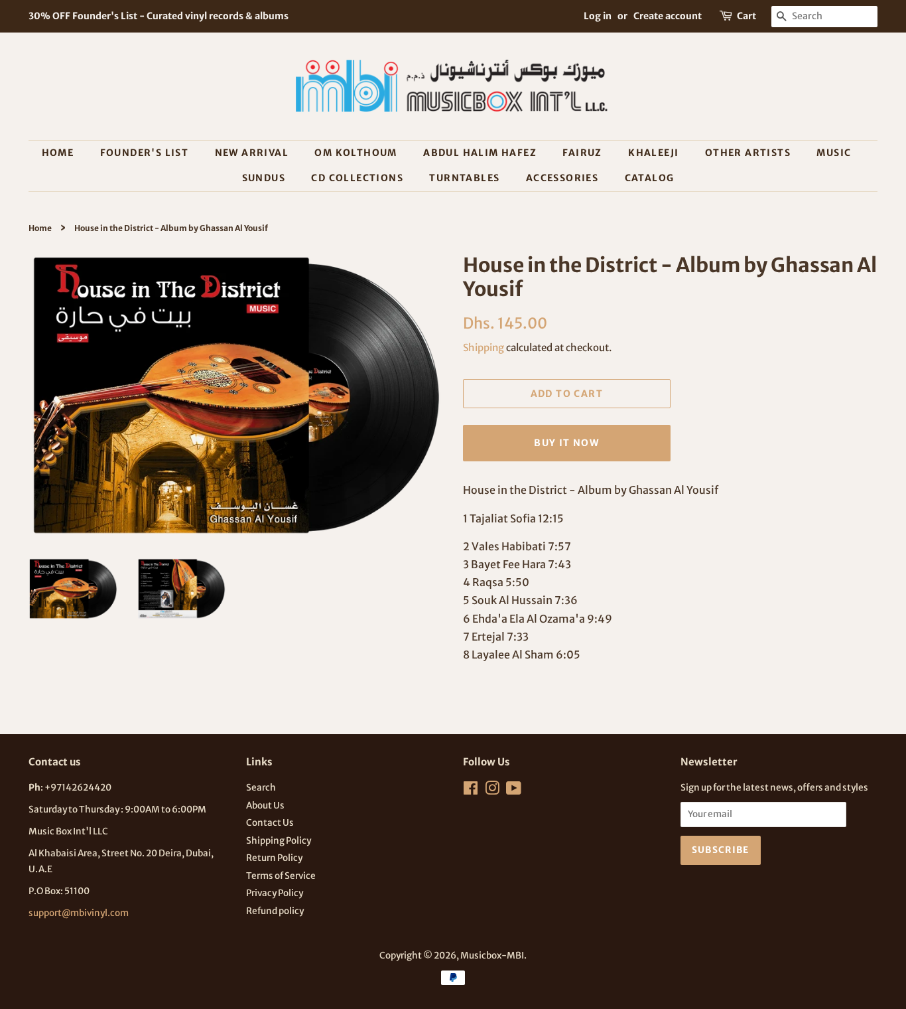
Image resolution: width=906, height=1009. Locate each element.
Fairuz (582, 153)
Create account (667, 16)
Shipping (483, 347)
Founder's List (144, 153)
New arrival (252, 153)
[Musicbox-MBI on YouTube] (513, 791)
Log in (598, 16)
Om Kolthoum (355, 153)
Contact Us (270, 822)
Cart (746, 16)
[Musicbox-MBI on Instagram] (492, 791)
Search (261, 787)
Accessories (562, 178)
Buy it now (566, 443)
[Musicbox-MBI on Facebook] (470, 791)
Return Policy (274, 858)
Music (833, 153)
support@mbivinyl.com (79, 913)
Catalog (650, 178)
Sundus (263, 178)
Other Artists (748, 153)
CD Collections (357, 178)
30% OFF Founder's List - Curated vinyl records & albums (159, 16)
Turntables (464, 178)
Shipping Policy (278, 840)
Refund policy (275, 911)
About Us (265, 805)
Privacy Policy (274, 893)
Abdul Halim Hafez (480, 153)
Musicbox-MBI (492, 955)
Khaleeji (653, 153)
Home (58, 153)
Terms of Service (281, 876)
